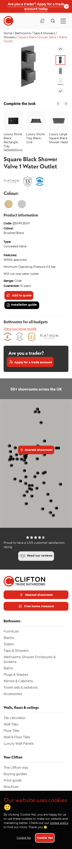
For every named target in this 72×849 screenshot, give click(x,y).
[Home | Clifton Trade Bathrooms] (8, 21)
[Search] (53, 21)
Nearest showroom (38, 450)
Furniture (11, 631)
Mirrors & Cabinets (18, 681)
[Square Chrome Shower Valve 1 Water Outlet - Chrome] (22, 204)
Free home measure (38, 606)
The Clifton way (16, 767)
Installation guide (24, 304)
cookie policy (59, 823)
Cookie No (24, 838)
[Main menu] (63, 21)
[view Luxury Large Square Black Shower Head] (58, 120)
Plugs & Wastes (16, 674)
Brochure (11, 787)
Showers (10, 37)
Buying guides (15, 774)
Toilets (9, 644)
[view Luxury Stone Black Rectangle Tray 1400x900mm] (13, 120)
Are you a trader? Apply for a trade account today (36, 6)
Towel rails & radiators (21, 687)
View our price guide (20, 328)
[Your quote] (42, 21)
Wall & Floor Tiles (17, 737)
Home (8, 33)
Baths (8, 668)
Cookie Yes (45, 838)
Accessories (13, 694)
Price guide (13, 780)
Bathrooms (23, 33)
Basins (9, 637)
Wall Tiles (11, 724)
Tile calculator (14, 718)
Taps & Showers (44, 33)
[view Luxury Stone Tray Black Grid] (35, 120)
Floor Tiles (11, 730)
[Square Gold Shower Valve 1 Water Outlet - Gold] (9, 204)
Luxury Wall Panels (19, 743)
